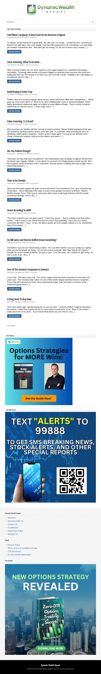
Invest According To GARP (19, 210)
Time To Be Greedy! (16, 180)
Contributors (13, 527)
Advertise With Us (15, 521)
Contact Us (12, 524)
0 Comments (33, 37)
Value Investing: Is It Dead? (20, 121)
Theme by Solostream (67, 669)
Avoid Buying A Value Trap (19, 92)
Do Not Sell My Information (19, 555)
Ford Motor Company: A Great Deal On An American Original (36, 35)
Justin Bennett (11, 37)
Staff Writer (10, 124)
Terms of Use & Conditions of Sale (22, 548)
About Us (12, 518)
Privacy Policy (14, 545)
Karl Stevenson (12, 94)
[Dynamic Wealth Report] (50, 15)
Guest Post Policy (15, 531)
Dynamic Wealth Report (50, 665)
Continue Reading (14, 52)
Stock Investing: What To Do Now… (24, 62)
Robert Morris (11, 153)
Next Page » (11, 326)
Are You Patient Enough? (19, 151)
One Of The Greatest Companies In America (28, 269)
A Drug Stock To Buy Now (19, 299)
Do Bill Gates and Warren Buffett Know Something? (32, 240)
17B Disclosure (14, 551)
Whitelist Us (13, 534)
